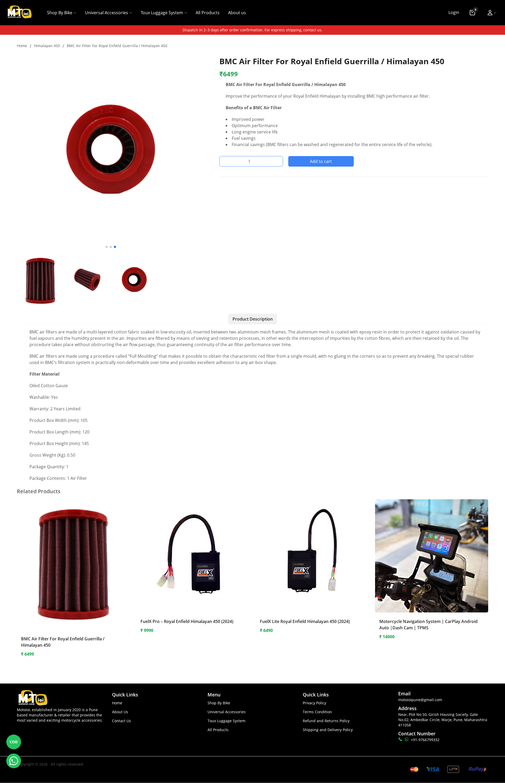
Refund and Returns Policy (326, 720)
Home (22, 45)
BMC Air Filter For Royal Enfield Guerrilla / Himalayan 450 (117, 45)
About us (237, 13)
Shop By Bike (59, 13)
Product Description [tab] (253, 319)
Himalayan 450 (47, 45)
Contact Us (121, 720)
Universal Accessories (106, 13)
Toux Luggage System (162, 13)
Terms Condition (317, 711)
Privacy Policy (314, 702)
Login (453, 12)
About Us (120, 711)
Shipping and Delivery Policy (328, 729)
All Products (208, 13)
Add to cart (321, 161)
